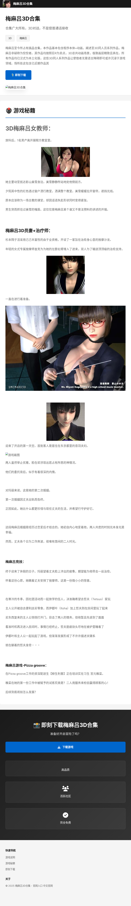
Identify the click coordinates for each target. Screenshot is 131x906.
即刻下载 (10, 869)
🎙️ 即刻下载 (18, 75)
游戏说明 (10, 857)
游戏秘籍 (10, 863)
